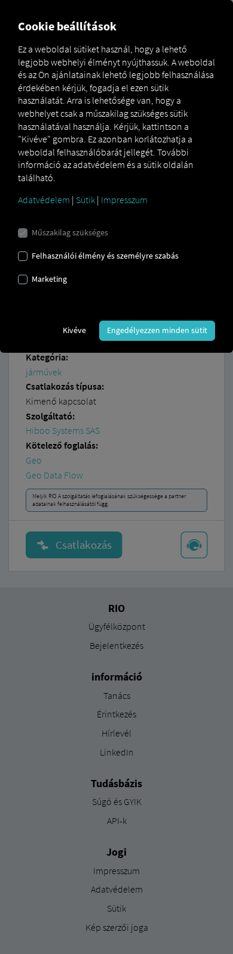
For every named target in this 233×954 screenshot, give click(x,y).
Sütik (85, 200)
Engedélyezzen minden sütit (157, 330)
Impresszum (124, 200)
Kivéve (74, 330)
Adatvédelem (44, 200)
